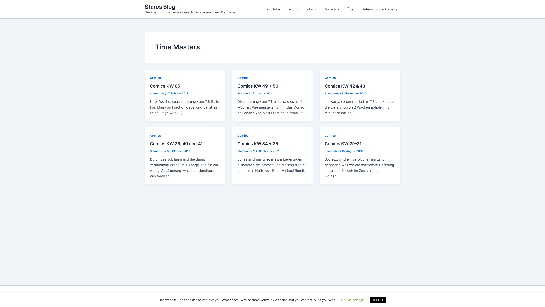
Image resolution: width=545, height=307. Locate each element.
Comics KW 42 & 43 (345, 86)
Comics (330, 9)
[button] (315, 9)
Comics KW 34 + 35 (257, 143)
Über (351, 9)
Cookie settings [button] (352, 300)
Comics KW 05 (165, 86)
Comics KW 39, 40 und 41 (176, 143)
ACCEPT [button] (377, 300)
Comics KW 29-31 (343, 143)
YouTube (273, 9)
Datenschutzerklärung (379, 9)
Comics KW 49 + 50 (257, 86)
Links (308, 9)
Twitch (292, 9)
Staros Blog (160, 6)
